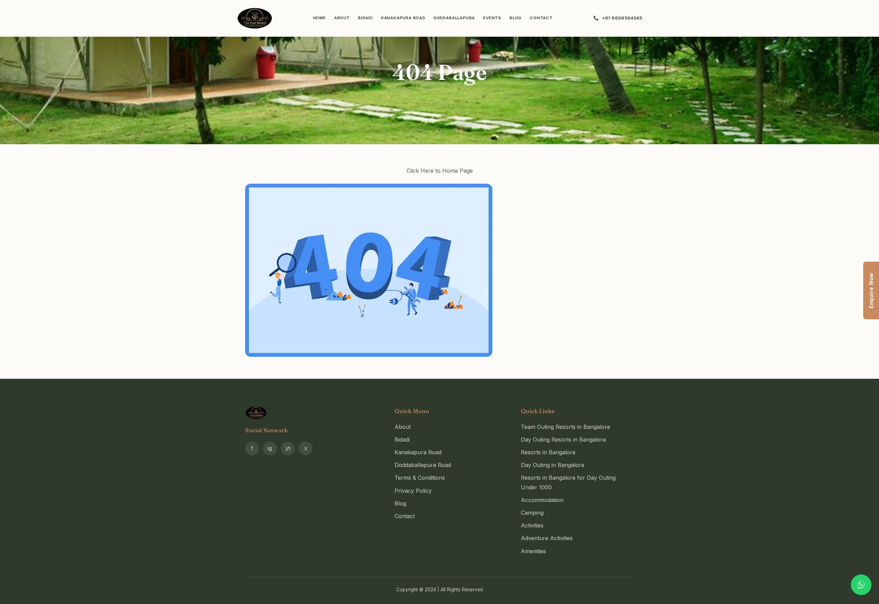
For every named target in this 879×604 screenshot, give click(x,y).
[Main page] (439, 270)
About (342, 17)
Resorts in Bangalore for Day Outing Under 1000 (568, 482)
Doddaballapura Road (423, 464)
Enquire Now (871, 290)
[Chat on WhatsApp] (861, 584)
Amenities (533, 551)
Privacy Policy (413, 490)
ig (270, 448)
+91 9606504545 (622, 18)
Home (319, 17)
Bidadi (365, 17)
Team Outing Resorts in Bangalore (565, 426)
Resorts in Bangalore (548, 452)
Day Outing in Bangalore (552, 464)
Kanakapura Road (403, 17)
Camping (532, 512)
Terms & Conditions (420, 477)
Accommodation (542, 500)
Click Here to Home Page (440, 170)
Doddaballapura (454, 17)
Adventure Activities (547, 538)
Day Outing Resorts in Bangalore (563, 439)
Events (492, 17)
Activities (532, 525)
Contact (541, 17)
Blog (516, 17)
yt (287, 448)
